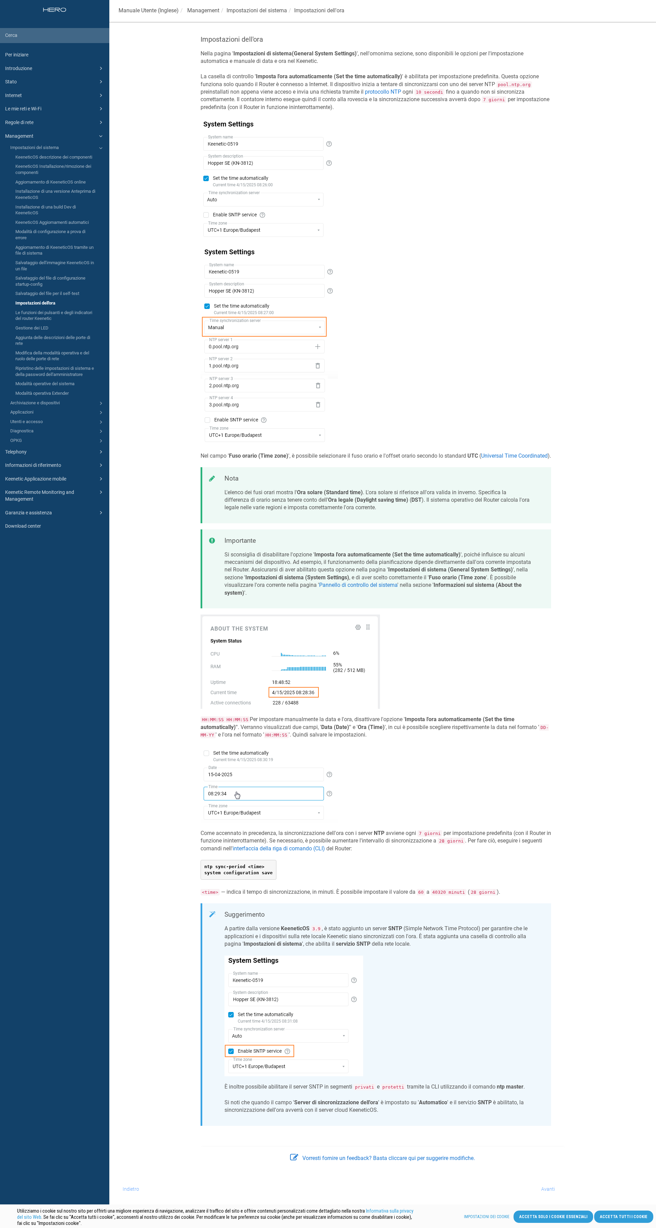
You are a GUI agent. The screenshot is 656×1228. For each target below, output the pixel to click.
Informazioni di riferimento (33, 465)
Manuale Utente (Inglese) (149, 10)
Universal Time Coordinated (514, 456)
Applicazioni (21, 412)
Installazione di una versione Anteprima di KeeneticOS (55, 194)
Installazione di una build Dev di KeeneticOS (45, 210)
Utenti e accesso (26, 421)
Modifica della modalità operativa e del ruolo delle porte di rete (52, 356)
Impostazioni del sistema (34, 147)
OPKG (16, 440)
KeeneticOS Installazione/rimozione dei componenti (53, 169)
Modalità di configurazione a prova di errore (50, 234)
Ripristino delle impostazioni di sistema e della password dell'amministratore (54, 371)
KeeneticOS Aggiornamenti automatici (52, 222)
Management (19, 136)
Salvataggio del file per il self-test (47, 293)
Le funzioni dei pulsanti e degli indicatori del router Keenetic (53, 315)
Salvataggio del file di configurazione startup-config (50, 281)
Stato (11, 81)
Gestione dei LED (32, 327)
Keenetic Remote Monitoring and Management (39, 495)
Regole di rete (19, 122)
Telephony (16, 452)
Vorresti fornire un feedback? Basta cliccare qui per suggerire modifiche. (388, 1158)
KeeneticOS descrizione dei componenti (53, 157)
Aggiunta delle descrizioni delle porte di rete (52, 340)
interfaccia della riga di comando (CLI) (279, 848)
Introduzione (18, 68)
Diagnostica (21, 430)
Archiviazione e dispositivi (35, 402)
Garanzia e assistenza (28, 512)
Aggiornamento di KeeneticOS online (50, 182)
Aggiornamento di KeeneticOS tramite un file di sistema (54, 250)
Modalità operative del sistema (44, 383)
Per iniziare (16, 54)
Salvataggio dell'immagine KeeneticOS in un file (54, 265)
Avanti (548, 1189)
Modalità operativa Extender (42, 393)
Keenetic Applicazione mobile (35, 479)
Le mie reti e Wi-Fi (23, 108)
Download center (23, 526)
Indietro (131, 1189)
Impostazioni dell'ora (35, 303)
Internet (13, 95)
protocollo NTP (383, 92)
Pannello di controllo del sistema (358, 585)
